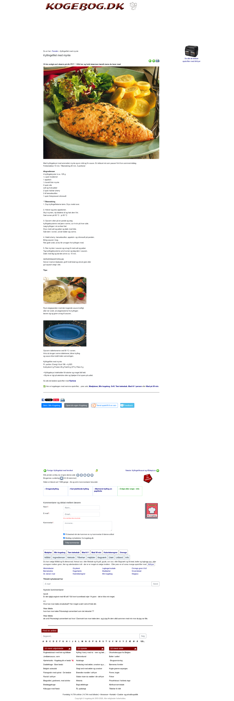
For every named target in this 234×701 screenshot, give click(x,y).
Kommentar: (48, 522)
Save (57, 400)
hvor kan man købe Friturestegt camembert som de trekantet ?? (68, 611)
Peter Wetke (48, 608)
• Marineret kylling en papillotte (103, 490)
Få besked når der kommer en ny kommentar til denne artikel (89, 534)
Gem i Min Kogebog (51, 405)
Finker (111, 676)
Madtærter (106, 571)
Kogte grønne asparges (118, 668)
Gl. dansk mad (49, 573)
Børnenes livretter (116, 664)
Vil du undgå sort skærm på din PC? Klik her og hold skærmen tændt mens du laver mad (82, 64)
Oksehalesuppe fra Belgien (120, 652)
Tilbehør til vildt (115, 688)
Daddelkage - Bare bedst (53, 664)
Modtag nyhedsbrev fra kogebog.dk (79, 538)
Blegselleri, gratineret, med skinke (56, 680)
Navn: (46, 506)
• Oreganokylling (52, 489)
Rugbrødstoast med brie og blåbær (57, 652)
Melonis (79, 680)
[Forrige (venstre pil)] (150, 60)
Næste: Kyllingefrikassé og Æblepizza (141, 470)
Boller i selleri (114, 656)
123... (142, 641)
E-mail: (46, 513)
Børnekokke (48, 571)
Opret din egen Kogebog (76, 405)
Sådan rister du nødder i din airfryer (90, 676)
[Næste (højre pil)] (154, 60)
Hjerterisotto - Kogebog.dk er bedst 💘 (58, 660)
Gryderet (76, 568)
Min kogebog (107, 573)
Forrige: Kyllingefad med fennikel (60, 470)
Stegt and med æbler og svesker (89, 668)
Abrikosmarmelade (116, 684)
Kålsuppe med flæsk (51, 688)
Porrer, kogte (114, 672)
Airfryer (151, 564)
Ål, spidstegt (81, 688)
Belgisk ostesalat (50, 668)
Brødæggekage (49, 684)
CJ (44, 601)
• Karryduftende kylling (79, 489)
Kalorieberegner (79, 573)
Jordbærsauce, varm (51, 656)
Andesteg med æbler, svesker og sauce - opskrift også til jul (91, 664)
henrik (45, 593)
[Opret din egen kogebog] (151, 511)
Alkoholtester (48, 568)
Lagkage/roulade (108, 568)
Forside (55, 51)
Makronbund (81, 656)
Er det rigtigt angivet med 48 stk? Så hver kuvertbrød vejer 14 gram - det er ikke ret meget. (79, 596)
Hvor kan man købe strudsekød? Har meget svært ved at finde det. (70, 603)
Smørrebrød (136, 571)
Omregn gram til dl (139, 568)
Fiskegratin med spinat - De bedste (57, 672)
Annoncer (104, 694)
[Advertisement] (101, 30)
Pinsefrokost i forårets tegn (119, 680)
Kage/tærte (77, 571)
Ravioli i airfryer (49, 676)
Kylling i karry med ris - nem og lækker (91, 652)
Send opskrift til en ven (106, 405)
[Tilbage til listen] (96, 470)
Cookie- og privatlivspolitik (127, 694)
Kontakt (113, 694)
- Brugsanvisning (115, 660)
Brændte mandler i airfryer (86, 672)
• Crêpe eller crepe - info (129, 489)
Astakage (80, 660)
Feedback (128, 405)
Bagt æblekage (82, 684)
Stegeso (135, 573)
